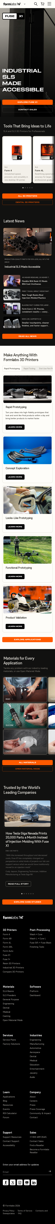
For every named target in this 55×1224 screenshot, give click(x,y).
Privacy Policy (8, 1210)
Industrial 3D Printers (13, 967)
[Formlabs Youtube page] (27, 1182)
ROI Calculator (10, 1113)
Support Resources (12, 1136)
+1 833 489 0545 (38, 1136)
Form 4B (7, 938)
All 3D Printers (27, 196)
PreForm (34, 991)
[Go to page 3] (27, 188)
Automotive (35, 1048)
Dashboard (35, 995)
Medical (6, 1011)
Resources (8, 1104)
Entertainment (37, 1068)
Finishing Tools (37, 946)
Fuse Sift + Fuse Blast (40, 942)
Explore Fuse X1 (27, 102)
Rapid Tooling (29, 368)
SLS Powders (9, 995)
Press (32, 1104)
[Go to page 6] (33, 894)
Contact (34, 1117)
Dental (6, 1007)
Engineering (8, 1003)
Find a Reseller (37, 1145)
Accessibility (9, 1145)
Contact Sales (27, 110)
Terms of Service (25, 1210)
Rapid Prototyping (12, 368)
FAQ (19, 1213)
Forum (6, 1117)
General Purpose (11, 999)
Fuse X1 (6, 955)
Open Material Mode (27, 769)
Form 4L (7, 942)
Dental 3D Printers (27, 202)
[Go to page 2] (25, 188)
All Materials (27, 762)
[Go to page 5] (32, 188)
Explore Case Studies (27, 902)
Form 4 (6, 934)
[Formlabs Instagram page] (20, 1182)
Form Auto (8, 950)
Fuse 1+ (6, 959)
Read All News (28, 336)
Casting (6, 1016)
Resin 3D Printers (11, 963)
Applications (9, 1096)
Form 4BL (8, 946)
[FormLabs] (12, 4)
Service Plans (9, 1039)
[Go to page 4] (30, 188)
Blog (5, 1100)
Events (6, 1109)
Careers (33, 1100)
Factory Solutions (11, 1043)
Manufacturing (37, 1043)
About (33, 1096)
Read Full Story (18, 884)
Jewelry (34, 1072)
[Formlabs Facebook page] (5, 1182)
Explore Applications (27, 639)
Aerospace (35, 1052)
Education (34, 1064)
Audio (32, 1077)
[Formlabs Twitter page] (13, 1182)
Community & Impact (40, 1113)
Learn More (15, 427)
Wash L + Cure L (38, 938)
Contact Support (11, 1141)
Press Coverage (37, 1109)
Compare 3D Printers (13, 971)
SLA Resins (8, 991)
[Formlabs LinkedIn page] (34, 1182)
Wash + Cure (36, 934)
